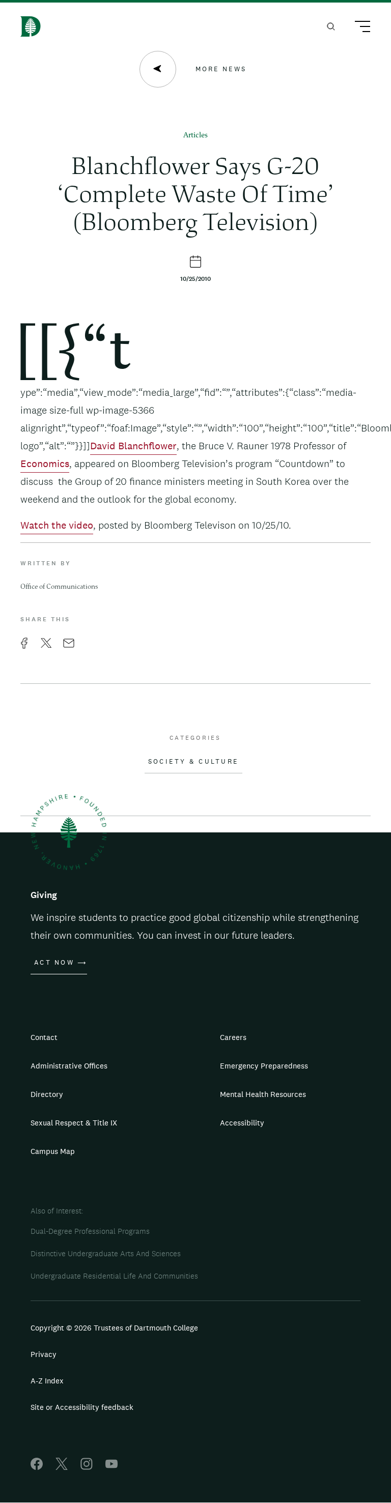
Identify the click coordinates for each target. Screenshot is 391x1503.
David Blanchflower (133, 445)
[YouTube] (111, 1467)
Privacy (44, 1354)
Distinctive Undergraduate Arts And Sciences (106, 1253)
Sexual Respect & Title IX (74, 1123)
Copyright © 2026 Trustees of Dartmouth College (114, 1328)
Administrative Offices (69, 1066)
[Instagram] (86, 1467)
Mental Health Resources (263, 1094)
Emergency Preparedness (264, 1066)
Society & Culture (193, 762)
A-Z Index (47, 1380)
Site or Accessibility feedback (82, 1407)
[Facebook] (37, 1467)
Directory (47, 1094)
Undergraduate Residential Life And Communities (114, 1276)
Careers (233, 1037)
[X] (61, 1467)
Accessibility (242, 1123)
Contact (44, 1037)
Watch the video (56, 525)
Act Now (54, 963)
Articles (195, 135)
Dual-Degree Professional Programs (90, 1231)
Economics (44, 463)
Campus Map (53, 1151)
